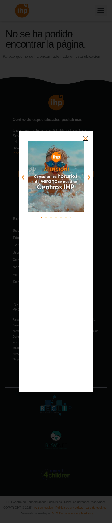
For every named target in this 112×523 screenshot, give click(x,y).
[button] (85, 138)
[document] (56, 261)
